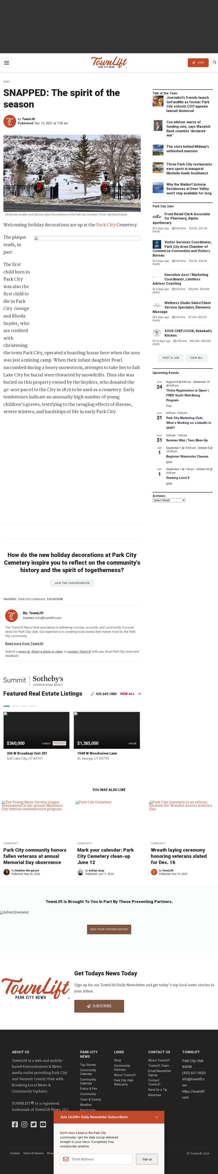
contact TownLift (79, 651)
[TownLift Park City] (109, 62)
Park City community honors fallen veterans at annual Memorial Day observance (34, 856)
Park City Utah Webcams (123, 1082)
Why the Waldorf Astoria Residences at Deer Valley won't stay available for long (189, 188)
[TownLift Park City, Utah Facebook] (15, 1125)
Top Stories (88, 1065)
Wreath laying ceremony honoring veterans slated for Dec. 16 (179, 856)
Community (10, 843)
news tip (24, 651)
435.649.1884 (106, 694)
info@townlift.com (49, 618)
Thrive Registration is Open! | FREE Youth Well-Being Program (187, 395)
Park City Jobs (163, 206)
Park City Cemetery (31, 599)
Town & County (90, 1099)
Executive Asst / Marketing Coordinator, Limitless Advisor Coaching (180, 279)
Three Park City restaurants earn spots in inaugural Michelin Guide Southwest (189, 168)
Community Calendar (88, 1072)
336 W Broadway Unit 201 (27, 753)
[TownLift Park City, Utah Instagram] (24, 1125)
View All (127, 694)
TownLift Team (158, 1066)
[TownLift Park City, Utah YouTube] (43, 1125)
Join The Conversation (72, 583)
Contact (15, 1153)
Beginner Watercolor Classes (187, 456)
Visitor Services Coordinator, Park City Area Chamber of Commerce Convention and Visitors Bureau (182, 248)
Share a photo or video (46, 651)
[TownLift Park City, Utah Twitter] (34, 1125)
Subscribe (101, 1006)
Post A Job (171, 357)
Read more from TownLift (24, 644)
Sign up (147, 1159)
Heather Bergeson (27, 870)
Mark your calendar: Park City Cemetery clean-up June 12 (105, 856)
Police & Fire (88, 1089)
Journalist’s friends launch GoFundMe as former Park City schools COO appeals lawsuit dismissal (187, 104)
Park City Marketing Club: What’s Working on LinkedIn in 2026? (188, 422)
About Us (20, 1052)
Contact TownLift (154, 1082)
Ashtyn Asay (96, 870)
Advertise (154, 1095)
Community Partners (122, 1068)
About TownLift (125, 1075)
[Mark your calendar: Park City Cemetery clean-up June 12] (109, 820)
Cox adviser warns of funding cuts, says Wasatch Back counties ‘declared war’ (188, 128)
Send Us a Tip (157, 1090)
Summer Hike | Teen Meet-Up (187, 440)
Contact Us (159, 1052)
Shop (117, 1060)
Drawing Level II (177, 477)
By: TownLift (33, 613)
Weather (86, 1105)
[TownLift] (10, 121)
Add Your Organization (109, 929)
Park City (106, 225)
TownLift (28, 119)
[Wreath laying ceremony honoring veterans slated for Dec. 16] (182, 820)
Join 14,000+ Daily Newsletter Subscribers (94, 1117)
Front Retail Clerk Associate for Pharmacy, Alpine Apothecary (181, 218)
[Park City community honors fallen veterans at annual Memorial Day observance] (35, 820)
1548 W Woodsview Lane (97, 753)
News (6, 81)
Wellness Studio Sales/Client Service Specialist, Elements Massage (182, 307)
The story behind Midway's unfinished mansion (187, 149)
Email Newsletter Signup (159, 1073)
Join (200, 62)
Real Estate (88, 1110)
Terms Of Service (33, 1153)
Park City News (89, 1054)
